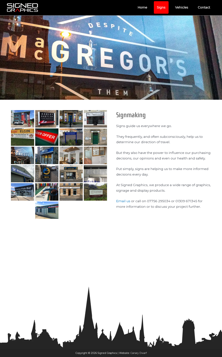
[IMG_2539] (95, 173)
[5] (46, 137)
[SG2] (95, 265)
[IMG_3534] (71, 210)
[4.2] (95, 119)
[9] (46, 155)
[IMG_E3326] (71, 265)
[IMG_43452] (46, 265)
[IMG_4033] (95, 228)
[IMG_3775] (46, 228)
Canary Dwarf (138, 353)
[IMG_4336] (71, 247)
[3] (71, 119)
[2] (46, 119)
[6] (71, 137)
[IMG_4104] (22, 247)
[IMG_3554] (95, 210)
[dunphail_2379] (22, 173)
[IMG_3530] (46, 210)
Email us (123, 201)
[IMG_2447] (46, 173)
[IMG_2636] (22, 192)
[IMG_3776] (71, 228)
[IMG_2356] (95, 155)
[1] (22, 119)
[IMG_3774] (22, 228)
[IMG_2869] (71, 192)
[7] (95, 137)
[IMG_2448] (71, 173)
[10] (71, 155)
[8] (22, 155)
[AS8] (95, 247)
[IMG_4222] (46, 247)
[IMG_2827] (46, 192)
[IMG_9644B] (22, 265)
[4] (22, 137)
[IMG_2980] (95, 192)
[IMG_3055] (22, 210)
